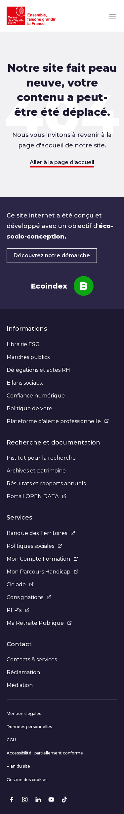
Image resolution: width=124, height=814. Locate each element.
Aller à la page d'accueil (62, 162)
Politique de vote (29, 408)
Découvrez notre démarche (52, 255)
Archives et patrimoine (36, 471)
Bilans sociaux (25, 383)
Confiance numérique (36, 396)
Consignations (25, 597)
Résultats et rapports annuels (46, 483)
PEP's (14, 610)
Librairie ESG (23, 344)
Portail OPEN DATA (33, 496)
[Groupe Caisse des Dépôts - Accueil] (31, 16)
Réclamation (23, 672)
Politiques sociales (30, 546)
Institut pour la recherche (41, 458)
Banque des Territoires (37, 533)
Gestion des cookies (27, 779)
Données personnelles (29, 726)
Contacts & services (32, 659)
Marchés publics (28, 357)
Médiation (20, 685)
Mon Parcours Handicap (38, 572)
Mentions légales (24, 713)
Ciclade (16, 584)
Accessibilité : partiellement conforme (45, 752)
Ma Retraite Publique (35, 623)
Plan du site (18, 766)
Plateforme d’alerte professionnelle (54, 421)
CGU (11, 739)
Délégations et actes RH (38, 370)
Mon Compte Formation (38, 559)
